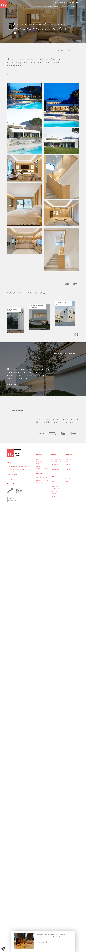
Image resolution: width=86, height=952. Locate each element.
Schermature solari (42, 468)
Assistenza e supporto (42, 480)
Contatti (65, 6)
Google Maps (10, 472)
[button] (3, 948)
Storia (53, 483)
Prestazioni (48, 6)
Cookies (67, 467)
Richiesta (74, 6)
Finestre (38, 459)
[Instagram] (10, 483)
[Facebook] (7, 483)
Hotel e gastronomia (57, 467)
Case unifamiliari (56, 459)
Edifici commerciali (56, 472)
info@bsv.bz (20, 469)
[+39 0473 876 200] (55, 2)
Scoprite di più (12, 384)
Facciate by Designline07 (40, 462)
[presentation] (75, 334)
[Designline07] (17, 453)
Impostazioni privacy (71, 464)
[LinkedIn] (13, 483)
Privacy (67, 462)
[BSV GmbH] (3, 4)
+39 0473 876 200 (12, 469)
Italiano (67, 481)
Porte (38, 466)
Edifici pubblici (55, 469)
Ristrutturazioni (56, 464)
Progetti (57, 6)
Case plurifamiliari (56, 462)
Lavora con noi (75, 2)
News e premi (62, 2)
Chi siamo (68, 2)
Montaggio (39, 483)
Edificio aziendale (56, 486)
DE (57, 2)
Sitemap (67, 469)
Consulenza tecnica (42, 477)
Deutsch (67, 478)
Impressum (68, 459)
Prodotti (39, 6)
